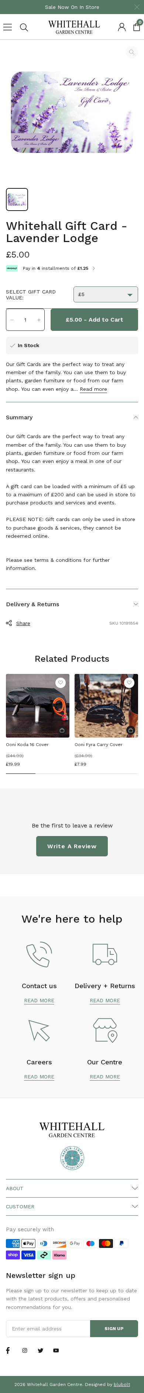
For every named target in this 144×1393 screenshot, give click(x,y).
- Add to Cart (94, 319)
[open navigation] (7, 27)
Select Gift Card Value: (31, 295)
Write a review (72, 846)
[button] (11, 319)
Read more (93, 389)
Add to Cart (62, 730)
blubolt (122, 1384)
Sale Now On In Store (72, 7)
